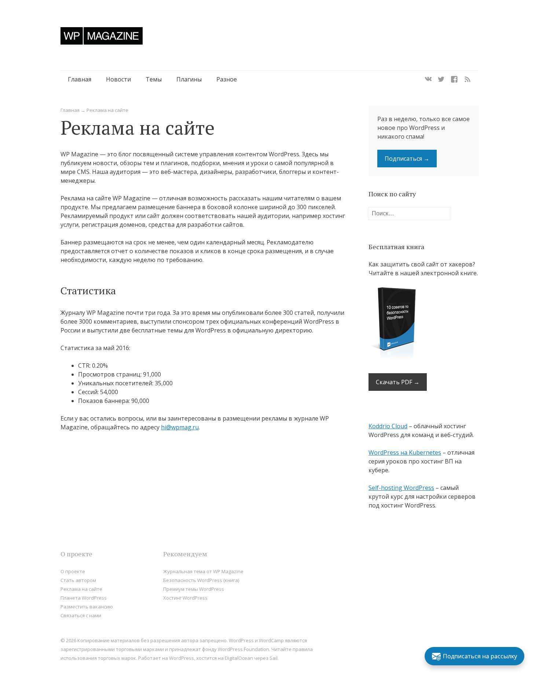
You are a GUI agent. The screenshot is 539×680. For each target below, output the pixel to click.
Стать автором (78, 580)
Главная (79, 79)
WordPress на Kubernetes (404, 452)
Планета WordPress (83, 597)
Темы (154, 79)
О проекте (72, 571)
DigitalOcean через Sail (251, 658)
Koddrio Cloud (387, 426)
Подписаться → (407, 158)
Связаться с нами (80, 615)
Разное (226, 79)
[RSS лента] (467, 79)
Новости (118, 79)
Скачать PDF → (397, 382)
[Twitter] (441, 79)
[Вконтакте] (428, 79)
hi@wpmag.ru (180, 427)
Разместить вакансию (86, 606)
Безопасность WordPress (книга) (201, 580)
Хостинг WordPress (185, 597)
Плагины (189, 79)
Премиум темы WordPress (193, 589)
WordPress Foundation (243, 649)
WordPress (181, 658)
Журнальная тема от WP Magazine (203, 571)
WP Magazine (101, 36)
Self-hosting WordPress (401, 488)
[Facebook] (454, 79)
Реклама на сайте (81, 589)
